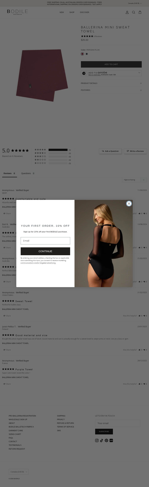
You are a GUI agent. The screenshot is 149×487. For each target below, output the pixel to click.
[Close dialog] (129, 203)
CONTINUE (45, 251)
